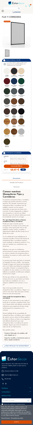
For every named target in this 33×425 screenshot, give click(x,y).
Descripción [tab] (16, 178)
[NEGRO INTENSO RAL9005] (21, 111)
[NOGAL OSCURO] (21, 121)
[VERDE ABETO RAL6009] (7, 91)
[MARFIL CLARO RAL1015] (21, 71)
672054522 (17, 12)
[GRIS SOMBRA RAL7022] (7, 101)
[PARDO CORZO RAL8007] (14, 101)
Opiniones (16, 187)
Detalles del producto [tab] (16, 182)
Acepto (16, 422)
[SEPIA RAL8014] (21, 101)
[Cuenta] (26, 6)
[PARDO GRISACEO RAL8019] (14, 111)
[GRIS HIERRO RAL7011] (14, 91)
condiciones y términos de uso (17, 404)
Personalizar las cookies (17, 418)
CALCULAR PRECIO (16, 166)
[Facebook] (3, 383)
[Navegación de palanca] (3, 11)
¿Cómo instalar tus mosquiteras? (16, 345)
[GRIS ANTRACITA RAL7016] (21, 91)
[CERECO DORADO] (14, 121)
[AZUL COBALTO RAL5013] (14, 81)
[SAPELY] (14, 131)
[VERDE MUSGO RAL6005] (21, 81)
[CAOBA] (7, 121)
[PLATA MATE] (21, 131)
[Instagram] (6, 383)
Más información (5, 418)
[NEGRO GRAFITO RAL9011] (14, 71)
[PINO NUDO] (7, 131)
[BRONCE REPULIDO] (7, 142)
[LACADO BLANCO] (7, 71)
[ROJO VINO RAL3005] (7, 81)
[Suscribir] (28, 400)
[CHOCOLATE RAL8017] (7, 111)
